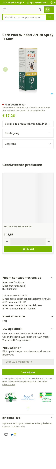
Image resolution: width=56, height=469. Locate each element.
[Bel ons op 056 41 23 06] (40, 9)
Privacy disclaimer (43, 423)
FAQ (4, 321)
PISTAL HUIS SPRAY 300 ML (18, 226)
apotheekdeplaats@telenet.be (34, 298)
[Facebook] (28, 408)
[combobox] (24, 17)
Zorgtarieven (23, 340)
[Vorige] (5, 69)
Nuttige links (38, 333)
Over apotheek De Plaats (16, 333)
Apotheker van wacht (37, 336)
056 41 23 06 (20, 295)
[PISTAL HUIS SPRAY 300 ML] (28, 198)
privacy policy (8, 384)
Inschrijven (28, 372)
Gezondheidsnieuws (13, 336)
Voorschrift (8, 340)
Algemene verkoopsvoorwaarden (18, 423)
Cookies (6, 426)
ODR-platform (18, 426)
